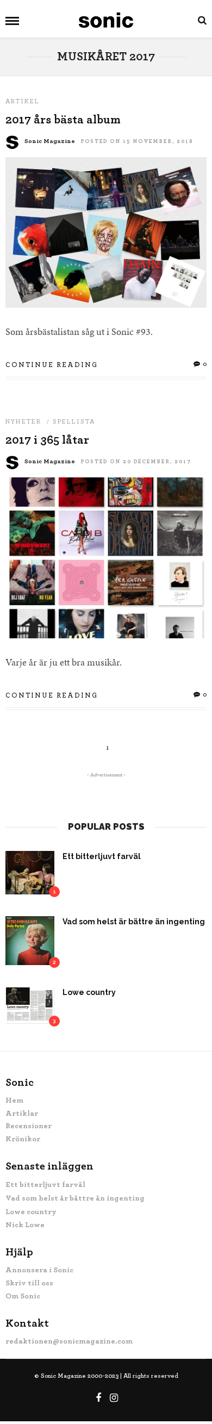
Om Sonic (22, 1296)
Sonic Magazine (49, 141)
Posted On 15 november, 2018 (137, 141)
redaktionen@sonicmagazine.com (69, 1341)
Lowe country (89, 992)
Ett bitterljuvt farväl (102, 856)
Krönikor (22, 1139)
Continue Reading (51, 365)
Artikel (22, 101)
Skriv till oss (29, 1283)
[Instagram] (114, 1397)
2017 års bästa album (63, 120)
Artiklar (21, 1113)
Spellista (74, 421)
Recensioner (28, 1126)
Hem (14, 1100)
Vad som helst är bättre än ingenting (134, 921)
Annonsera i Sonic (39, 1270)
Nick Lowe (25, 1225)
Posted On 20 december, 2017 (135, 461)
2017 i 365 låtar (47, 440)
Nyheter (23, 421)
